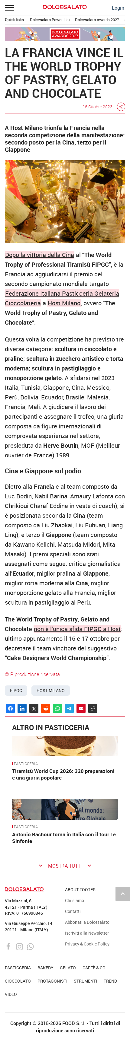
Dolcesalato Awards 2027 (97, 19)
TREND (110, 981)
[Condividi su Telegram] (69, 708)
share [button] (121, 107)
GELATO (68, 968)
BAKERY (45, 968)
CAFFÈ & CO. (94, 968)
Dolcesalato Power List (50, 19)
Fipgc (16, 690)
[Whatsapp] (30, 946)
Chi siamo (74, 900)
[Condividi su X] (33, 708)
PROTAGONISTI (52, 981)
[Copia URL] (92, 708)
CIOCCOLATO (18, 981)
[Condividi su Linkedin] (22, 708)
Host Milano (64, 303)
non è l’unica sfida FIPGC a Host (77, 629)
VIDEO (11, 994)
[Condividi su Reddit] (45, 708)
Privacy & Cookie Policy (87, 944)
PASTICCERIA (26, 763)
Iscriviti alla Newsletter (87, 933)
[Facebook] (9, 946)
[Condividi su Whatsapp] (57, 708)
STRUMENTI (85, 981)
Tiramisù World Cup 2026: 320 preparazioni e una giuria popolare (63, 774)
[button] (10, 7)
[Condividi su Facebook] (10, 708)
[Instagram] (20, 946)
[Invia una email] (81, 708)
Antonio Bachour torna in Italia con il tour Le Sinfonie (64, 837)
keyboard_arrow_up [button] (122, 893)
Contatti (73, 911)
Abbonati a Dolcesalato (87, 922)
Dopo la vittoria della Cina (39, 255)
